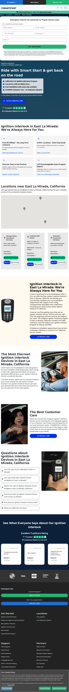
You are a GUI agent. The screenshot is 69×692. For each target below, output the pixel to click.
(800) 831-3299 (57, 2)
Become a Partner (42, 660)
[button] (45, 222)
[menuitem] (58, 8)
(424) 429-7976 (30, 264)
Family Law (40, 667)
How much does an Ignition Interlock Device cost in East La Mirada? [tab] (20, 495)
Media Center (5, 657)
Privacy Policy (11, 685)
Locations (11, 2)
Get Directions (15, 262)
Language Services (7, 660)
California (17, 15)
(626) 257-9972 (53, 262)
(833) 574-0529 (34, 595)
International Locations (44, 620)
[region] (34, 681)
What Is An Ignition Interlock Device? (12, 620)
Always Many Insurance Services (11, 238)
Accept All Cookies (45, 688)
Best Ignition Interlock (8, 624)
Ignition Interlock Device (56, 296)
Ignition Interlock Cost (8, 627)
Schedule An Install (12, 257)
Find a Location (43, 153)
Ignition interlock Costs (12, 153)
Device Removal (6, 653)
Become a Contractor (43, 650)
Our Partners (41, 663)
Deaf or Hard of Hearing (9, 663)
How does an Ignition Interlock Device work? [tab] (21, 502)
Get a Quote (5, 630)
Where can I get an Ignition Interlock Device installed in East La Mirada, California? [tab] (20, 487)
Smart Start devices (10, 174)
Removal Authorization (44, 657)
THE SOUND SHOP (35, 237)
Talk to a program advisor (48, 174)
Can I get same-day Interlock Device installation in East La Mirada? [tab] (17, 479)
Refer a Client (41, 647)
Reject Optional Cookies (59, 688)
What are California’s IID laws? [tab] (15, 508)
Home (2, 15)
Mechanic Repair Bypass (44, 653)
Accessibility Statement (8, 667)
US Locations (41, 617)
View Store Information (7, 252)
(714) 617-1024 (7, 262)
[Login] (58, 8)
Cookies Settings (6, 688)
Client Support (34, 2)
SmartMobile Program (8, 634)
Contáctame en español (14, 24)
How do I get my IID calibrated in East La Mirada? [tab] (19, 471)
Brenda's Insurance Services (57, 238)
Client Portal (5, 650)
